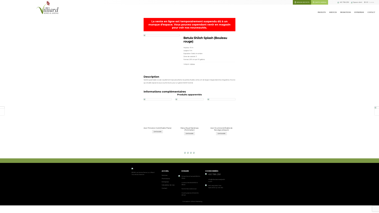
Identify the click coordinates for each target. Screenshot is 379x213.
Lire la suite (157, 131)
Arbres (192, 64)
